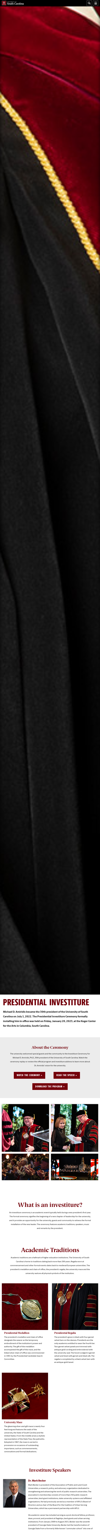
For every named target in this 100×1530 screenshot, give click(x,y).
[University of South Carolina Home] (13, 3)
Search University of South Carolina (89, 3)
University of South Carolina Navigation (95, 3)
